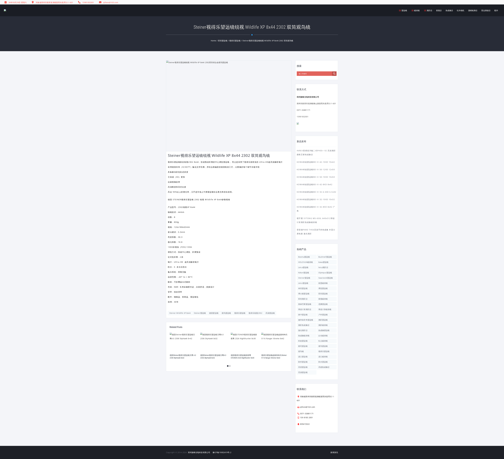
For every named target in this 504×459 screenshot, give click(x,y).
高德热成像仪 (324, 367)
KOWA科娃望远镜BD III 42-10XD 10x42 (316, 162)
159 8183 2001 (306, 417)
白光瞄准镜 (323, 335)
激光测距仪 (303, 330)
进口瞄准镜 (323, 356)
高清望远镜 (270, 313)
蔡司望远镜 (303, 346)
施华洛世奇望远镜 (305, 320)
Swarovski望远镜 (325, 278)
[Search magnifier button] (334, 73)
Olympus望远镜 (325, 272)
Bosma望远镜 (304, 257)
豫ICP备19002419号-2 (222, 452)
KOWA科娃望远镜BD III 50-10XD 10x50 (316, 177)
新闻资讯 (334, 452)
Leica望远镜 (303, 267)
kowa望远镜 (323, 262)
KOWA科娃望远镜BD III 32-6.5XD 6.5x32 (316, 192)
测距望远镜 (323, 320)
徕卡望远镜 (303, 314)
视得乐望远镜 (239, 313)
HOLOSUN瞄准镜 (305, 262)
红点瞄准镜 (323, 341)
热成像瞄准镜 (303, 335)
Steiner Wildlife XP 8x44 (180, 313)
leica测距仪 (323, 267)
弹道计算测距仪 (304, 309)
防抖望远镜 (303, 362)
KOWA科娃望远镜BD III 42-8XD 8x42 (314, 184)
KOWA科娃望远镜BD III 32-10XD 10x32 (316, 199)
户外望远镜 (323, 314)
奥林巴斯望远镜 (304, 304)
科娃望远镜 (303, 341)
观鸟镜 (301, 351)
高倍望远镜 (303, 367)
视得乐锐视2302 (255, 313)
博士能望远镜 (303, 293)
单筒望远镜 (303, 288)
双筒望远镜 (323, 293)
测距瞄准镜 (323, 325)
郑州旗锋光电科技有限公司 (199, 452)
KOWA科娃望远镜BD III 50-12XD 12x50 (316, 169)
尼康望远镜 (323, 304)
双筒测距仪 (303, 299)
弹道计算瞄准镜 (324, 309)
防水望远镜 (323, 362)
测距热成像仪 (303, 325)
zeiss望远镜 (303, 283)
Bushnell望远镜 (325, 257)
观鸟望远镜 (226, 313)
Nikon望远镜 (303, 272)
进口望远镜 (303, 356)
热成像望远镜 (324, 330)
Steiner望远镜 (200, 313)
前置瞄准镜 (323, 283)
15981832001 (303, 116)
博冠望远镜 (323, 288)
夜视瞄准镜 (323, 299)
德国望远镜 (213, 313)
